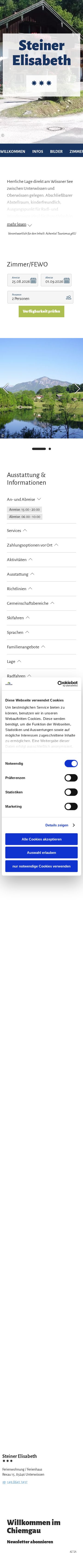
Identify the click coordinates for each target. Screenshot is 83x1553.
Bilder (56, 152)
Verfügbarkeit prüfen (41, 311)
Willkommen (12, 152)
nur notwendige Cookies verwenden (41, 866)
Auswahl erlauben (41, 853)
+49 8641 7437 (17, 1482)
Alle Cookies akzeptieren (42, 839)
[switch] (71, 777)
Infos (37, 152)
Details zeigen (56, 825)
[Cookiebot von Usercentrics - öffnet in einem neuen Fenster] (58, 684)
